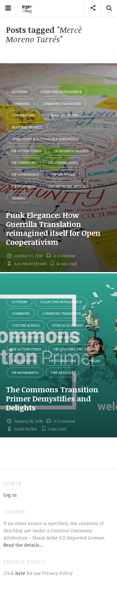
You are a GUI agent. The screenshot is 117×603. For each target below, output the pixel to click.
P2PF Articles (62, 372)
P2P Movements (25, 372)
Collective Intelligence (61, 91)
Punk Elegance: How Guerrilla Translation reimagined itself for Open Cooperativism (53, 228)
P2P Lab (94, 360)
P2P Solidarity (24, 186)
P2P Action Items (26, 150)
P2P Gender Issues (63, 162)
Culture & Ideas (26, 325)
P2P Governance (25, 174)
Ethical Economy (63, 115)
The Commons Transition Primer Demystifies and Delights (52, 398)
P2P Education (24, 360)
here (19, 573)
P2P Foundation (62, 360)
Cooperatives (23, 115)
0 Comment (64, 256)
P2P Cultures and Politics (76, 349)
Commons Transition (61, 103)
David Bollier (25, 429)
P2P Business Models (71, 150)
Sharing (19, 198)
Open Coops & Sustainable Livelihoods (45, 139)
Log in (10, 495)
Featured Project (27, 127)
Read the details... (23, 545)
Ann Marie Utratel (30, 263)
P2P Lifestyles (63, 174)
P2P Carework (24, 162)
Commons (21, 103)
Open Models (66, 337)
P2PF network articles (68, 186)
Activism (19, 91)
